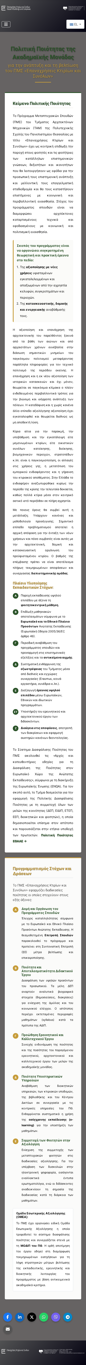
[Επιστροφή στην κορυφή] (79, 1357)
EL (76, 24)
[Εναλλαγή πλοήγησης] (6, 24)
